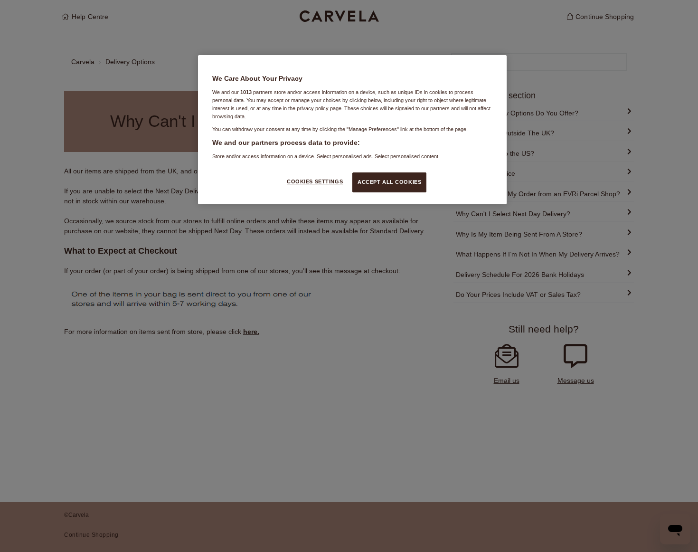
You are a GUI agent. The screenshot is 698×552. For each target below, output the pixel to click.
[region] (352, 129)
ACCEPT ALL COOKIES (389, 182)
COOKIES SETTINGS (315, 181)
